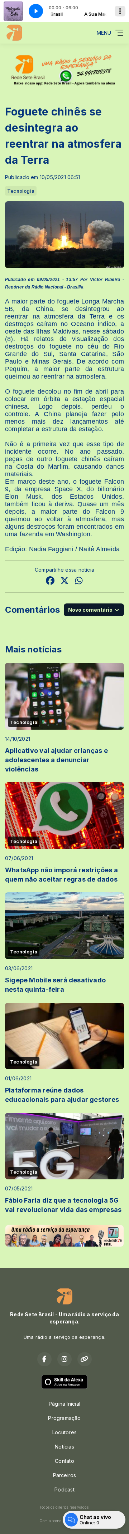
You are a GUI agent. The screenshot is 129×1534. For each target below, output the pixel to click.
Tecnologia (20, 191)
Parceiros (64, 1475)
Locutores (64, 1432)
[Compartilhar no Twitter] (64, 581)
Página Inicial (64, 1404)
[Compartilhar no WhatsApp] (79, 581)
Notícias (64, 1447)
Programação (64, 1418)
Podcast (64, 1489)
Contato (64, 1461)
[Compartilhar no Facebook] (50, 581)
